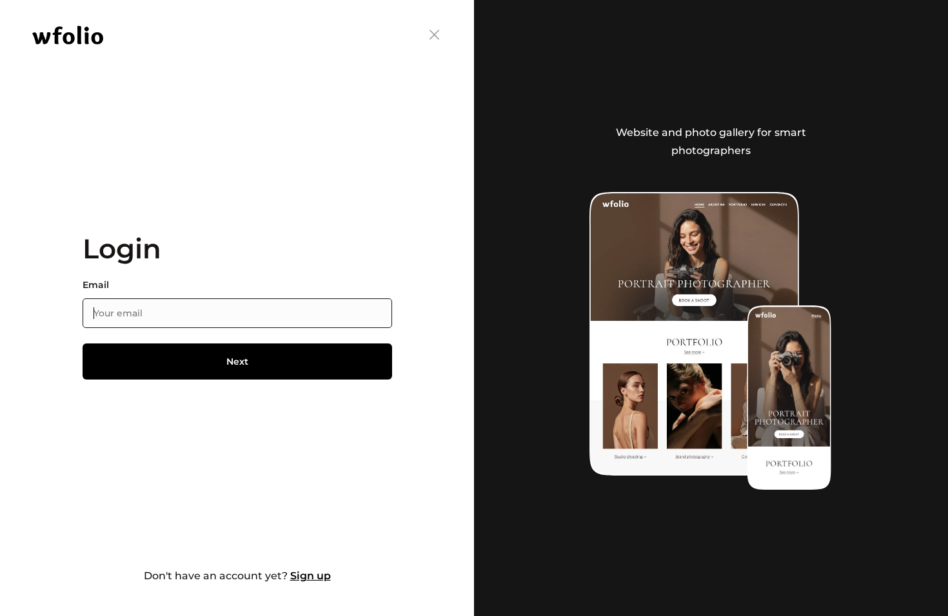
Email (96, 285)
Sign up (310, 576)
